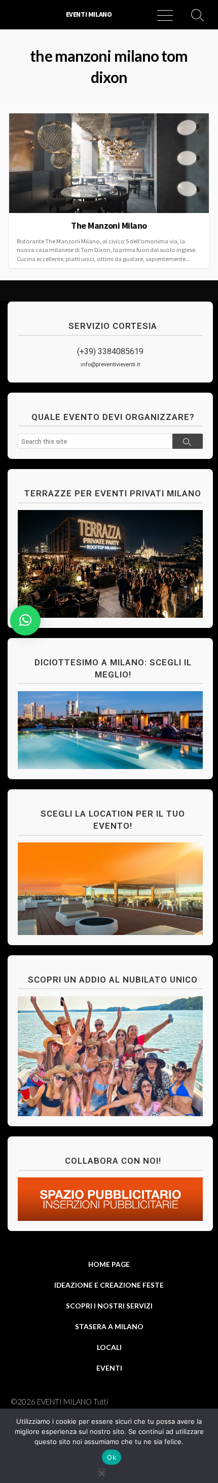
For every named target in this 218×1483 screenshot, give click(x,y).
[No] (101, 1471)
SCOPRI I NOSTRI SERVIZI (109, 1305)
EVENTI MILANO (64, 1401)
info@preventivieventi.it (110, 364)
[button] (25, 620)
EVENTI (109, 1368)
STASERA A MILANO (109, 1326)
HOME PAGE (109, 1264)
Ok (111, 1457)
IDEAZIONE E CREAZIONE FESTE (109, 1285)
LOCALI (109, 1347)
